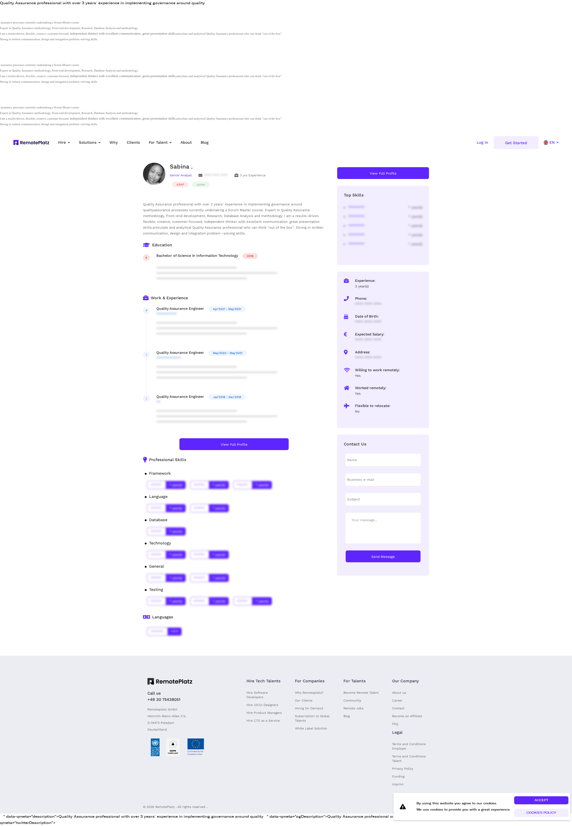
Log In (482, 142)
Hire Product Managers (264, 712)
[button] (541, 800)
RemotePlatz (165, 807)
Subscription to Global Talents (312, 718)
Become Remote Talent (361, 692)
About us (399, 692)
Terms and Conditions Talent (409, 758)
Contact (398, 708)
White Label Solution (311, 728)
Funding (398, 776)
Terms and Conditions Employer (409, 746)
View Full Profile (234, 444)
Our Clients (303, 700)
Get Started (516, 143)
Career (397, 700)
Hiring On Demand (309, 708)
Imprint (398, 784)
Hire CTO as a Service (263, 720)
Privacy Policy (402, 768)
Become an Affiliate (407, 716)
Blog (346, 716)
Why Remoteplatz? (309, 692)
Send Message (383, 557)
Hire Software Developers (257, 695)
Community (352, 700)
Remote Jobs (353, 708)
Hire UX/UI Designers (262, 705)
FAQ (395, 724)
